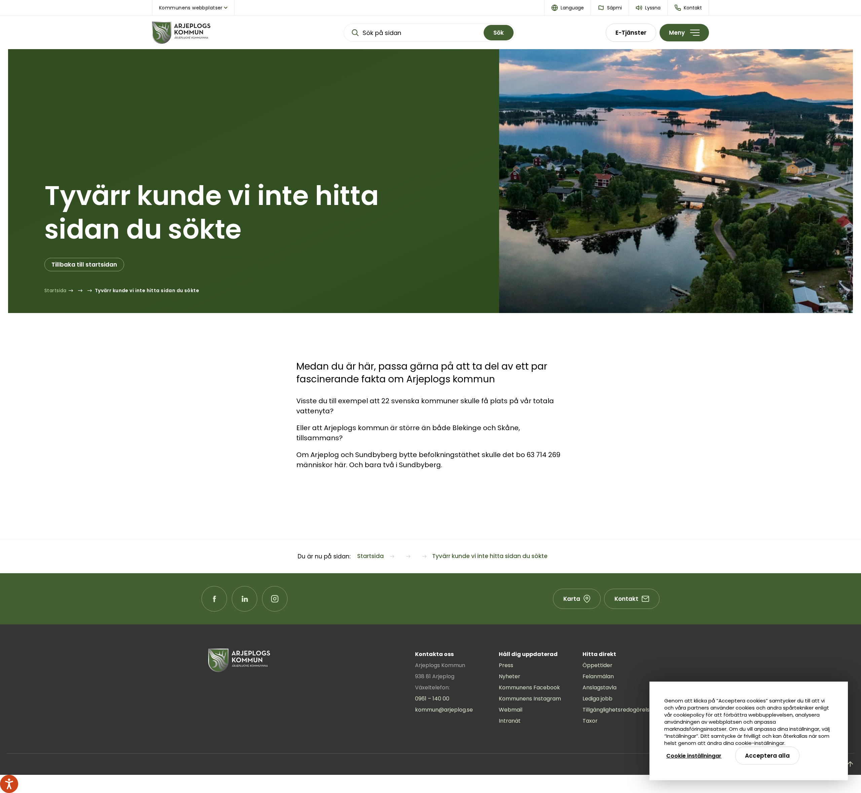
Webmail (510, 710)
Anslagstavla (599, 687)
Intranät (510, 721)
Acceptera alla (767, 756)
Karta (571, 599)
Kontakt (626, 599)
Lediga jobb (597, 698)
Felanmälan (598, 676)
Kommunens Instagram (530, 698)
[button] (568, 7)
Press (506, 665)
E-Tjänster (630, 33)
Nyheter (509, 676)
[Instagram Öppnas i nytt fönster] (275, 599)
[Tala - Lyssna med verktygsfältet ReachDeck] (9, 784)
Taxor (590, 721)
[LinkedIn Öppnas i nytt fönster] (244, 599)
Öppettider (597, 665)
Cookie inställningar (693, 756)
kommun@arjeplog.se (444, 710)
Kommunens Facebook (529, 687)
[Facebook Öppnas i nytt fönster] (214, 599)
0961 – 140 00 (432, 698)
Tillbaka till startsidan (84, 265)
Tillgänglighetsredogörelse (618, 710)
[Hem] (202, 33)
